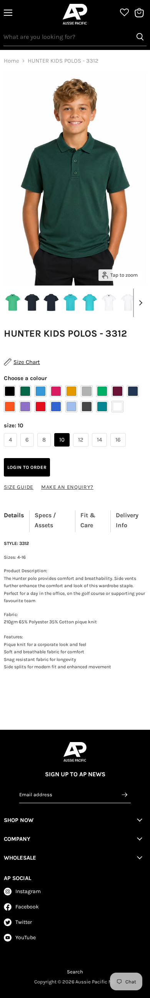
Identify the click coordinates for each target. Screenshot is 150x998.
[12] (81, 448)
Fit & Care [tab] (87, 520)
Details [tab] (14, 515)
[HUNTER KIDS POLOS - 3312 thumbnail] (12, 302)
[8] (45, 448)
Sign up (124, 794)
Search (75, 972)
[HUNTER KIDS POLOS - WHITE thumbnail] (108, 302)
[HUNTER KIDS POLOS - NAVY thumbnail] (31, 302)
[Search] (140, 37)
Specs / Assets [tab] (45, 520)
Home (11, 61)
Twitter (23, 922)
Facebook (27, 906)
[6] (28, 448)
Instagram (28, 891)
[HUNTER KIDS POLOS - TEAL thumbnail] (70, 302)
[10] (63, 448)
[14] (100, 448)
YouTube (25, 937)
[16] (119, 448)
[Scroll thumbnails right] (139, 303)
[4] (11, 448)
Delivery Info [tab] (127, 520)
